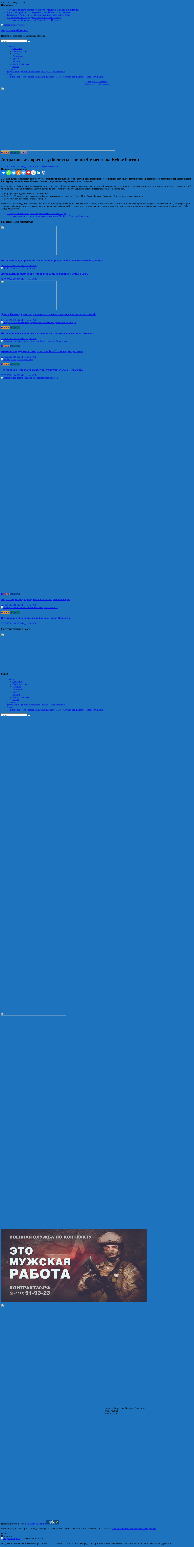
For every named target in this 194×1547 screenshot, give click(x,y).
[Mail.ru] (43, 172)
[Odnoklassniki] (18, 172)
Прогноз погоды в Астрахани (97, 84)
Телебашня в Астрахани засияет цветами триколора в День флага (38, 15)
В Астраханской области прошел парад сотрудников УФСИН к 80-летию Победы (48, 216)
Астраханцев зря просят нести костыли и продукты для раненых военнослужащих (52, 260)
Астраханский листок (14, 30)
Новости (11, 46)
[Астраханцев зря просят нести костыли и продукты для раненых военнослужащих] (29, 254)
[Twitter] (23, 172)
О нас (9, 74)
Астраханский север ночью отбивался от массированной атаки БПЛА (44, 273)
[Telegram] (13, 172)
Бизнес (15, 66)
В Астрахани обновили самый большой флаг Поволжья (34, 20)
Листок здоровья (20, 64)
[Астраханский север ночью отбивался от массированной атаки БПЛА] (18, 268)
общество (53, 166)
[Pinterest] (28, 172)
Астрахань (42, 166)
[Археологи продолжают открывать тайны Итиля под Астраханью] (34, 341)
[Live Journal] (33, 172)
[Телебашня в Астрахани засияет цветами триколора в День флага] (17, 359)
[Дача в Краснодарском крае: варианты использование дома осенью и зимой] (29, 309)
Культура (16, 53)
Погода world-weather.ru (97, 82)
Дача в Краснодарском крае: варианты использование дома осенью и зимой (48, 314)
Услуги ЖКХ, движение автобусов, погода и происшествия (36, 71)
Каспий (16, 61)
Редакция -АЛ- (29, 166)
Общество (17, 48)
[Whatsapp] (8, 172)
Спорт (15, 59)
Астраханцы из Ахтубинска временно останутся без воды (36, 213)
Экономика (17, 56)
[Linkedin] (38, 172)
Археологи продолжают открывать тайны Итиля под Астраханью (39, 12)
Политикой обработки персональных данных (134, 1528)
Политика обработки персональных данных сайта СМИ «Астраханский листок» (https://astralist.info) (55, 77)
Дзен (38, 1523)
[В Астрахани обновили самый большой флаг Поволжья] (29, 607)
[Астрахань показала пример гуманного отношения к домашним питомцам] (38, 322)
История (11, 69)
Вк (44, 1523)
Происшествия (19, 51)
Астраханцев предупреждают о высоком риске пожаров (34, 17)
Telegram (31, 1523)
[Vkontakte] (3, 172)
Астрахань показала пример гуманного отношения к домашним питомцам (43, 10)
